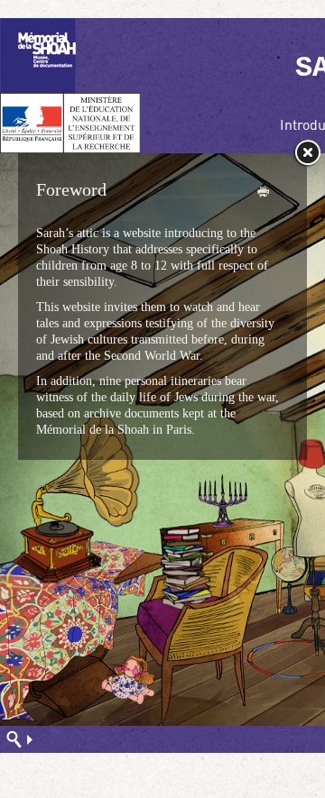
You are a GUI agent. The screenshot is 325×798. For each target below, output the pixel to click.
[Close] (307, 153)
